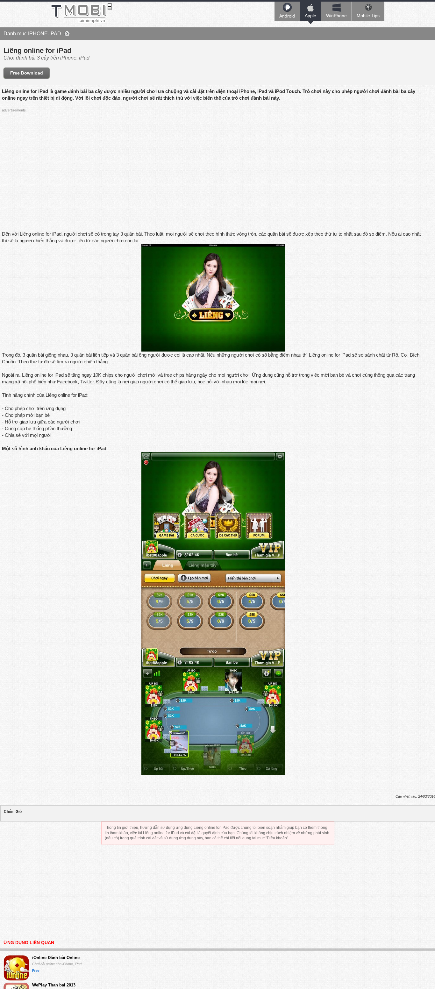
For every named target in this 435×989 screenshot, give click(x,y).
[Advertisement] (118, 159)
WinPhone (336, 15)
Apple (310, 15)
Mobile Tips (368, 15)
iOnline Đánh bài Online (56, 957)
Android (287, 15)
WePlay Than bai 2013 (53, 985)
